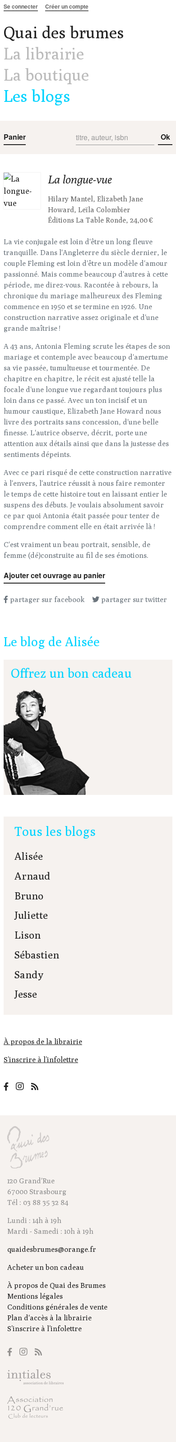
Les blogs (37, 95)
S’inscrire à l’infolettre (41, 1059)
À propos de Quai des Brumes (56, 1285)
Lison (27, 935)
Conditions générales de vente (57, 1307)
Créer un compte (66, 6)
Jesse (25, 994)
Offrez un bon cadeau (71, 673)
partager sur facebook (46, 599)
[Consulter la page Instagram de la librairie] (20, 1086)
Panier (15, 137)
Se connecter (21, 6)
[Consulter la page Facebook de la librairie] (6, 1086)
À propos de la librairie (43, 1041)
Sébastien (36, 955)
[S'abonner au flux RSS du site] (34, 1086)
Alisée (28, 856)
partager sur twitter (133, 599)
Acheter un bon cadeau (45, 1267)
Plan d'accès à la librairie (49, 1318)
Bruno (28, 896)
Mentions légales (35, 1296)
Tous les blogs (55, 831)
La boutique (46, 74)
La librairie (44, 53)
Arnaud (32, 876)
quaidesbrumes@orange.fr (51, 1249)
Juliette (31, 915)
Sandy (28, 974)
